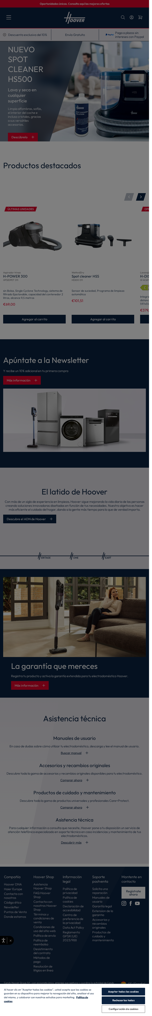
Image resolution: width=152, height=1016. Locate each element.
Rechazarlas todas (123, 1000)
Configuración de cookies (123, 1008)
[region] (74, 999)
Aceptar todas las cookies (123, 991)
